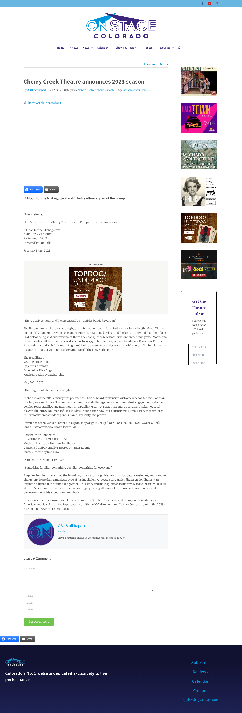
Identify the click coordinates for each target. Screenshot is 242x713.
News (81, 90)
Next (162, 64)
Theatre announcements (99, 90)
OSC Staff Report (36, 90)
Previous (149, 64)
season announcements (137, 90)
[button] (179, 47)
